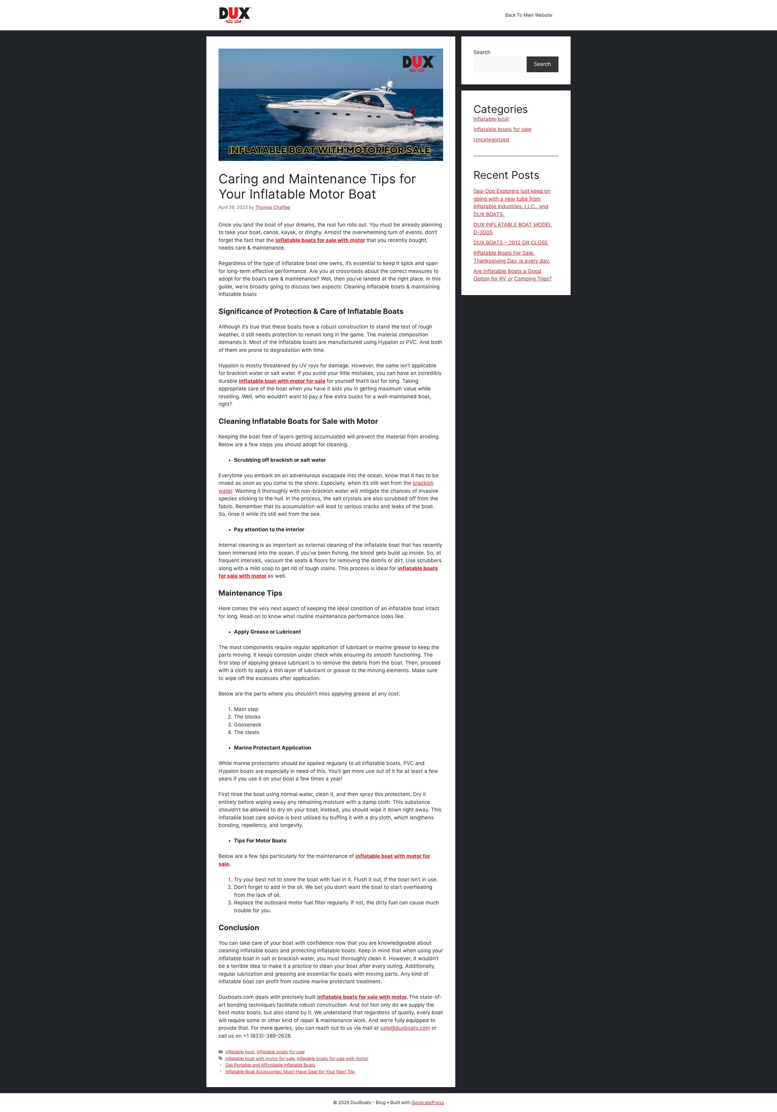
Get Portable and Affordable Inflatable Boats (270, 1064)
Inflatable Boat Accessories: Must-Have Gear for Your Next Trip (290, 1071)
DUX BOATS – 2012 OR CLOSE (510, 243)
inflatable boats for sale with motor (320, 240)
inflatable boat (240, 1051)
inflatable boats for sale (280, 1051)
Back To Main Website (528, 15)
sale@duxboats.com (405, 1028)
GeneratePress (428, 1102)
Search (481, 52)
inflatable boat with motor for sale (282, 381)
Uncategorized (491, 140)
